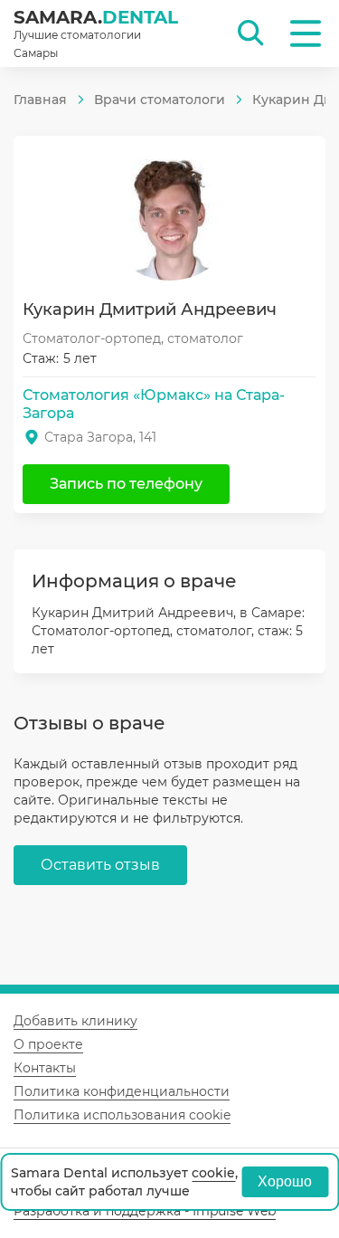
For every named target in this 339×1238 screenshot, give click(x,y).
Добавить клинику (75, 1021)
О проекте (48, 1044)
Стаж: (41, 358)
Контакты (45, 1068)
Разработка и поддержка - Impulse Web (145, 1211)
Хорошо (285, 1181)
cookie (213, 1173)
